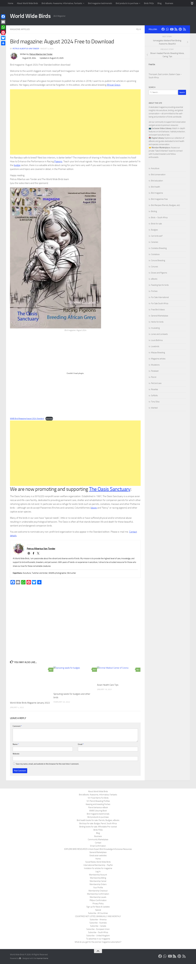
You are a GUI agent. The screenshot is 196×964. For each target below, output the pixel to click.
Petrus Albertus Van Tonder (26, 49)
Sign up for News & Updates (98, 907)
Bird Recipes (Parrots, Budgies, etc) (165, 205)
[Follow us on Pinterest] (180, 29)
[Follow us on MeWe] (184, 29)
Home (10, 3)
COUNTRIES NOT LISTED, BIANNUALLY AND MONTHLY (98, 916)
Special (98, 910)
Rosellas (154, 389)
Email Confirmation (98, 846)
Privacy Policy (98, 903)
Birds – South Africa (159, 217)
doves (94, 507)
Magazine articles (20, 29)
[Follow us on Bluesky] (175, 29)
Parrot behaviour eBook (98, 807)
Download (49, 418)
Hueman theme (42, 958)
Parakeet (155, 371)
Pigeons (58, 161)
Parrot (153, 377)
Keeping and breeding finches (98, 804)
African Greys (113, 84)
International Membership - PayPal (98, 865)
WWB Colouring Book (98, 810)
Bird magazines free (159, 199)
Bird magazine (157, 193)
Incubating (155, 328)
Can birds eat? (157, 236)
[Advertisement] (75, 122)
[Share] (3, 43)
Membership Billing (98, 878)
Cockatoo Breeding (159, 248)
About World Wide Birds (27, 3)
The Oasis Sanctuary (109, 489)
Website (16, 754)
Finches (154, 291)
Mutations (155, 365)
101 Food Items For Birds (98, 798)
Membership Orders (98, 884)
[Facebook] (3, 16)
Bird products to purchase (127, 3)
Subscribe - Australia (98, 923)
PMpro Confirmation (98, 900)
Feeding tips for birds (160, 285)
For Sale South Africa (159, 303)
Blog (159, 3)
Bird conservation (158, 174)
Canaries (154, 242)
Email (81, 744)
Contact (98, 842)
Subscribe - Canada (98, 926)
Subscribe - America (98, 919)
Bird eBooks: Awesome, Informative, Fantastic (62, 3)
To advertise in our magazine (98, 939)
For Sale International (160, 297)
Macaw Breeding (158, 352)
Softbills (154, 395)
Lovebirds (155, 346)
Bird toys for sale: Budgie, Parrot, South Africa (98, 823)
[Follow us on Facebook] (163, 29)
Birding (154, 211)
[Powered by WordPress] (20, 958)
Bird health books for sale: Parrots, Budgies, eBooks (98, 820)
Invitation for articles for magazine (98, 868)
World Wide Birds (30, 16)
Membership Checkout (98, 891)
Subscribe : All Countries (98, 913)
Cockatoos (155, 254)
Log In (98, 871)
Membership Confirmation (98, 894)
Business (169, 3)
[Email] (3, 22)
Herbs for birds (157, 322)
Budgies (154, 230)
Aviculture (155, 168)
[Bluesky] (3, 38)
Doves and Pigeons (159, 273)
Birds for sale (156, 223)
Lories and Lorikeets (159, 334)
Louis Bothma (157, 340)
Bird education (157, 180)
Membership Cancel (98, 881)
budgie (17, 165)
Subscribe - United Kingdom (98, 935)
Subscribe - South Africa (98, 932)
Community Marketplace (98, 839)
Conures (154, 266)
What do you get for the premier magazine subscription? (98, 942)
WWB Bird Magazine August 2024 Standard (27, 418)
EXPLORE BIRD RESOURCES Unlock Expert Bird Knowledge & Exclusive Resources (98, 849)
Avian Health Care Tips (107, 685)
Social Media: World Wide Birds (98, 862)
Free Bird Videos (158, 309)
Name (16, 744)
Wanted (154, 408)
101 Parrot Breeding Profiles (98, 801)
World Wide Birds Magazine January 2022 (30, 702)
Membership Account (98, 875)
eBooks (154, 279)
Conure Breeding (158, 260)
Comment (17, 726)
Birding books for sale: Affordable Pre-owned (98, 826)
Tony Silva (155, 401)
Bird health (155, 187)
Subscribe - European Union (98, 929)
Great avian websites (98, 855)
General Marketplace (159, 316)
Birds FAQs (149, 3)
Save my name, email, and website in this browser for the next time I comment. (47, 764)
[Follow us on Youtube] (171, 29)
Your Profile (98, 887)
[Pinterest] (3, 32)
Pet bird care (156, 383)
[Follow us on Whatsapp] (167, 29)
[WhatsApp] (3, 27)
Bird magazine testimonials (100, 3)
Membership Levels (98, 897)
